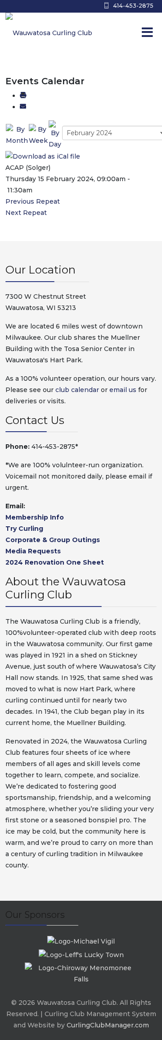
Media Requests (33, 551)
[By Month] (17, 135)
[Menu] (128, 33)
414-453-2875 (133, 5)
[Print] (23, 95)
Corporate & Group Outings (52, 540)
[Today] (55, 135)
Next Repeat (26, 213)
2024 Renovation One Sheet (54, 562)
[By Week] (38, 135)
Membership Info (34, 517)
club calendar (77, 390)
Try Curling (24, 529)
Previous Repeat (32, 201)
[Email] (23, 107)
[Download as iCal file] (42, 156)
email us (122, 390)
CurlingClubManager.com (108, 1025)
